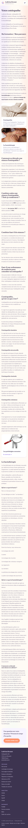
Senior (3, 795)
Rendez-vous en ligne (15, 823)
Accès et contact (5, 823)
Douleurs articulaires (6, 774)
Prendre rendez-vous (12, 740)
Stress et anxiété (5, 784)
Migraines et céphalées (7, 776)
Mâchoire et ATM (5, 779)
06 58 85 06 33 (5, 760)
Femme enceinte (5, 809)
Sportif (3, 798)
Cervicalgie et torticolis (7, 771)
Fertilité (3, 807)
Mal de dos (4, 766)
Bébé (2, 812)
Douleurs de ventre (6, 781)
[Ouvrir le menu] (25, 2)
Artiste (3, 800)
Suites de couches (5, 814)
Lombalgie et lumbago (7, 769)
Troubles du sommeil (6, 786)
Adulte (3, 793)
